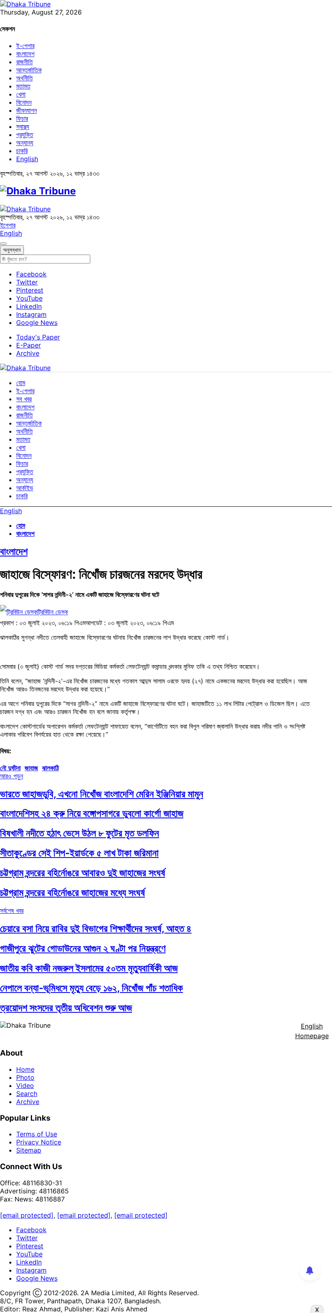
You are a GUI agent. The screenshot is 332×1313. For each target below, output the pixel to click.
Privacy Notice (38, 1142)
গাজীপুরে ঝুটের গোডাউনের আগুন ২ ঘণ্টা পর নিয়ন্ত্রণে (83, 948)
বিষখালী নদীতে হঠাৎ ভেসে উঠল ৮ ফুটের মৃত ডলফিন (79, 833)
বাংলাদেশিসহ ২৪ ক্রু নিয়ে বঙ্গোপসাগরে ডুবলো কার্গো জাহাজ (91, 813)
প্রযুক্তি (24, 135)
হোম (20, 383)
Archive (27, 353)
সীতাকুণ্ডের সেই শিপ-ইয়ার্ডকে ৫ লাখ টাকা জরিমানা (79, 853)
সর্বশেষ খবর (11, 910)
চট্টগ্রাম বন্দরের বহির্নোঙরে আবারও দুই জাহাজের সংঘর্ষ (82, 873)
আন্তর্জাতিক (29, 70)
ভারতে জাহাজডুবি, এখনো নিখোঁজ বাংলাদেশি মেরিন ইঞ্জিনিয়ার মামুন (101, 794)
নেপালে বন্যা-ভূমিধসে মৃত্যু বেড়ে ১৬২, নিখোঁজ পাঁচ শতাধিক (91, 988)
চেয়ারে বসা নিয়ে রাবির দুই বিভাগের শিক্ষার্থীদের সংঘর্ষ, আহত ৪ (96, 928)
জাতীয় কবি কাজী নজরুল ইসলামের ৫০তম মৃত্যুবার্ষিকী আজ (89, 968)
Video (25, 1085)
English (27, 159)
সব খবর (24, 399)
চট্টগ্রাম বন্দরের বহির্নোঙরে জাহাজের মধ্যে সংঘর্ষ (72, 892)
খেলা (21, 94)
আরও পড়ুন (11, 776)
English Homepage (312, 1031)
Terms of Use (36, 1134)
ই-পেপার (25, 46)
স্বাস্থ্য (22, 126)
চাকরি (22, 151)
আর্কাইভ (24, 488)
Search (26, 1094)
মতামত (23, 86)
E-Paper (28, 345)
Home (25, 1069)
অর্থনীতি (24, 78)
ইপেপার (7, 225)
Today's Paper (38, 337)
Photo (25, 1077)
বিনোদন (24, 102)
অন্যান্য (24, 143)
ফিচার (22, 118)
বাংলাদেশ (25, 54)
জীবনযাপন (26, 110)
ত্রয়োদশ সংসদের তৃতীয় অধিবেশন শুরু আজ (66, 1008)
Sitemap (28, 1150)
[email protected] (26, 1215)
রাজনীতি (24, 62)
